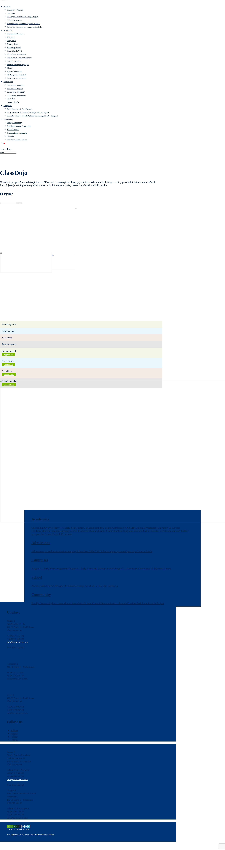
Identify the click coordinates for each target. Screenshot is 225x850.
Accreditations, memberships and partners (23, 23)
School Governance (14, 20)
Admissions (8, 82)
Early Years (11, 41)
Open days (11, 99)
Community (8, 119)
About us (7, 6)
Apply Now (8, 354)
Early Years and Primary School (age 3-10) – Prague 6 (28, 112)
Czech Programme (14, 61)
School (36, 577)
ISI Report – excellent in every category (22, 17)
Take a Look (9, 375)
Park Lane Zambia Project (17, 140)
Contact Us (8, 364)
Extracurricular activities (16, 78)
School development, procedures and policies (24, 27)
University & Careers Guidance (19, 58)
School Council (13, 129)
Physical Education (14, 71)
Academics (8, 30)
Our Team (11, 13)
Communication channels (17, 133)
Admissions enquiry (15, 88)
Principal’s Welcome (15, 10)
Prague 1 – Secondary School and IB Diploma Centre (142, 568)
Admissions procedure (16, 85)
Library (10, 68)
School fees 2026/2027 (16, 92)
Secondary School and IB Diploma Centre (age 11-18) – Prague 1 (32, 116)
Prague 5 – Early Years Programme (50, 568)
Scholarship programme (16, 95)
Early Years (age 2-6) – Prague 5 (19, 109)
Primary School (13, 44)
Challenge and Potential (16, 75)
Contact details (13, 102)
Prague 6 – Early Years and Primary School (91, 568)
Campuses (8, 105)
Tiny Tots (10, 37)
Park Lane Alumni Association (19, 126)
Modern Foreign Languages (18, 64)
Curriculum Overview (15, 34)
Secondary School (14, 47)
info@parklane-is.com (17, 642)
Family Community (14, 123)
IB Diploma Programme (16, 54)
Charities (10, 136)
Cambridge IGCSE (14, 51)
